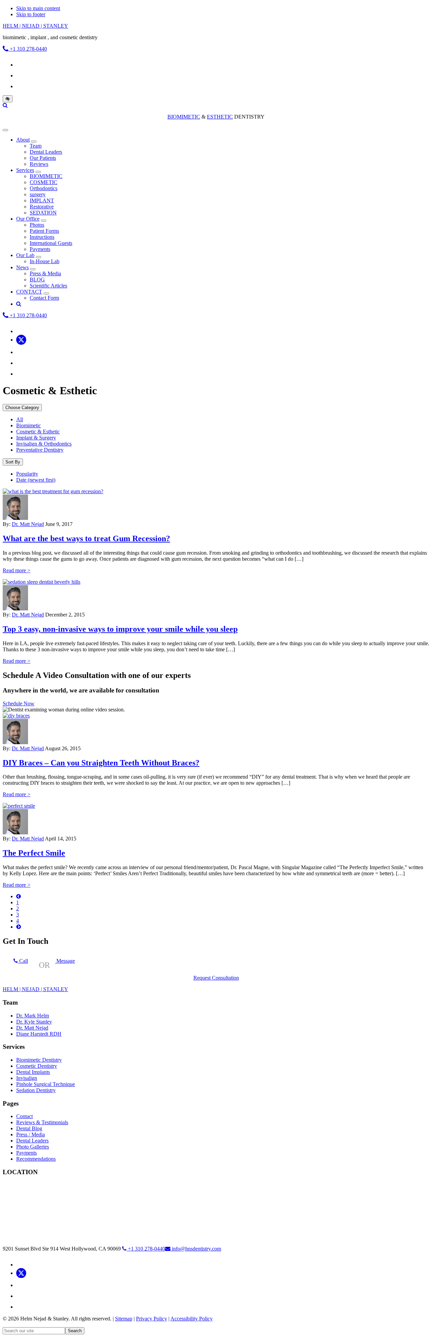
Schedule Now (18, 703)
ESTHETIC (220, 117)
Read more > (16, 570)
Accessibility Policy (191, 1318)
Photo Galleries (32, 1147)
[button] (33, 142)
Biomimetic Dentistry (39, 1060)
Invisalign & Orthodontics (44, 444)
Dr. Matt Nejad (28, 524)
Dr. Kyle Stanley (34, 1022)
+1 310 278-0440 (27, 49)
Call (23, 961)
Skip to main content (38, 8)
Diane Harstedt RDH (38, 1034)
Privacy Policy (151, 1318)
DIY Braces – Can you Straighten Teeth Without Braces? (101, 762)
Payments (26, 1153)
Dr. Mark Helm (32, 1015)
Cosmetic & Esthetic (38, 431)
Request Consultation (216, 978)
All (19, 419)
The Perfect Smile (34, 853)
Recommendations (36, 1159)
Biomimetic (28, 425)
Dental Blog (29, 1128)
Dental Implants (33, 1072)
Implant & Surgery (36, 437)
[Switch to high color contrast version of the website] (7, 98)
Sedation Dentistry (36, 1090)
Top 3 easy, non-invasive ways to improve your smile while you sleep (120, 629)
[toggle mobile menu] (5, 130)
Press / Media (30, 1134)
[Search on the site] (5, 105)
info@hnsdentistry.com (196, 1249)
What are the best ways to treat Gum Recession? (86, 538)
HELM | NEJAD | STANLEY (35, 26)
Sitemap (123, 1318)
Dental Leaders (32, 1140)
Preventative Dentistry (39, 450)
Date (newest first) (35, 480)
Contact (24, 1116)
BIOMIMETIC (183, 117)
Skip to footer (30, 14)
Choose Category (22, 407)
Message (65, 961)
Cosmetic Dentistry (36, 1066)
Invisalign (26, 1078)
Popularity (27, 474)
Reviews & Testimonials (42, 1122)
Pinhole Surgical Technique (45, 1084)
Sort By (12, 461)
